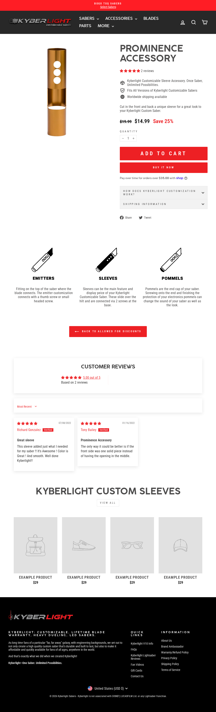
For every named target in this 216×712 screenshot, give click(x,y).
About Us (166, 640)
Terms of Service (170, 670)
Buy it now (163, 167)
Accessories (119, 18)
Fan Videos (137, 664)
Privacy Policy (169, 658)
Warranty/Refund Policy (175, 652)
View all (108, 502)
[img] (27, 424)
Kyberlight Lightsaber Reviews (143, 657)
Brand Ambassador (172, 646)
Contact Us (137, 676)
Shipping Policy (170, 664)
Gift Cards (136, 670)
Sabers (87, 18)
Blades (151, 18)
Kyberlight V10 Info (142, 643)
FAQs (134, 649)
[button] (130, 71)
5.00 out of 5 (91, 378)
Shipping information (145, 204)
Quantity (129, 131)
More (104, 26)
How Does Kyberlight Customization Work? (159, 192)
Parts (85, 26)
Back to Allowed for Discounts (111, 331)
